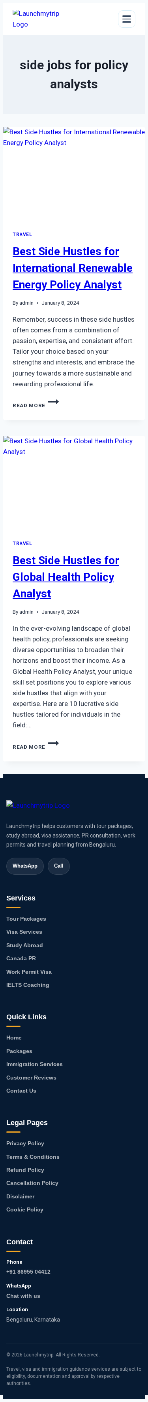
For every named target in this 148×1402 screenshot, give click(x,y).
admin (26, 302)
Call (59, 866)
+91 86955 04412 (28, 1271)
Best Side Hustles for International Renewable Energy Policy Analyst (73, 268)
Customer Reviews (31, 1077)
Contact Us (21, 1090)
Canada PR (21, 958)
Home (14, 1037)
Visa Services (24, 932)
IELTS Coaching (27, 985)
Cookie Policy (24, 1209)
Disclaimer (20, 1196)
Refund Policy (25, 1170)
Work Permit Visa (29, 972)
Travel (22, 234)
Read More (36, 405)
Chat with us (23, 1296)
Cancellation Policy (32, 1183)
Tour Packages (26, 919)
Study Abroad (24, 945)
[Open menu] (126, 19)
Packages (19, 1051)
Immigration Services (34, 1064)
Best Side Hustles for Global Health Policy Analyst (66, 577)
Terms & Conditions (33, 1157)
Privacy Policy (25, 1143)
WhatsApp (25, 866)
